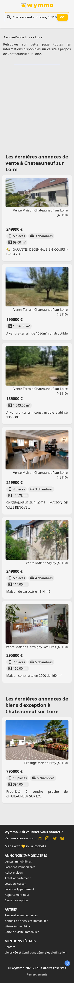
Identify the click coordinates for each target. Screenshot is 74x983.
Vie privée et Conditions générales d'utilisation (36, 952)
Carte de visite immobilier (22, 932)
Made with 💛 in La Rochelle (25, 846)
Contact (10, 947)
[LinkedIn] (39, 839)
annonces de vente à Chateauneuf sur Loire (37, 163)
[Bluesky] (62, 839)
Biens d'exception (16, 900)
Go (62, 17)
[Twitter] (54, 839)
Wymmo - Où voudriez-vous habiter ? (34, 832)
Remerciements (37, 974)
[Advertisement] (37, 108)
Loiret (39, 37)
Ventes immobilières (18, 861)
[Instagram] (47, 839)
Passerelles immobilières (21, 915)
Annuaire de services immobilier (26, 921)
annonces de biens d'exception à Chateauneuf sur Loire (37, 705)
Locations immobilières (20, 867)
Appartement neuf (17, 895)
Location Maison (15, 883)
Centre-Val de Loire (18, 37)
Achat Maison (14, 872)
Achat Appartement (18, 878)
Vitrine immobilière (17, 926)
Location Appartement (19, 889)
